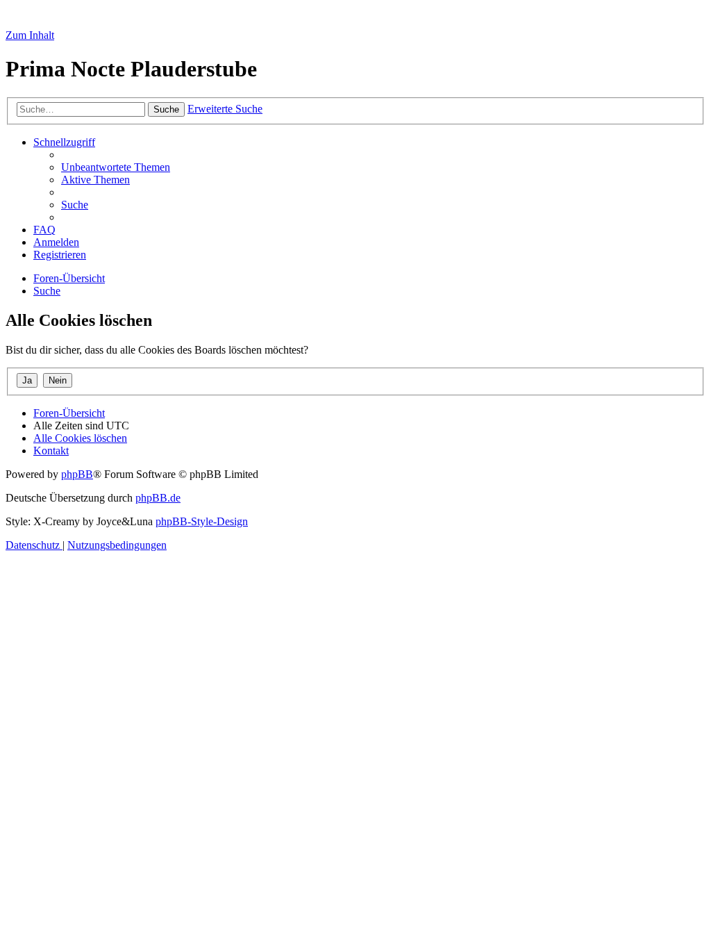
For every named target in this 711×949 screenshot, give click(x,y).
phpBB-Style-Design (202, 521)
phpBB (77, 474)
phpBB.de (158, 498)
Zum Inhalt (30, 35)
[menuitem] (115, 167)
